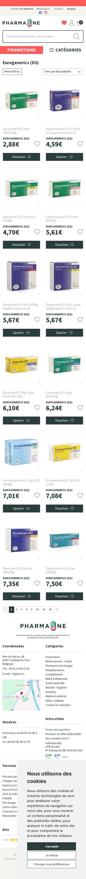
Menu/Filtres (12, 72)
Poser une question (58, 730)
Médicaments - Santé (59, 661)
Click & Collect (11, 794)
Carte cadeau (11, 807)
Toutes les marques (58, 705)
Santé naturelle (55, 683)
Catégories (68, 50)
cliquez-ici (18, 674)
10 (37, 610)
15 (43, 610)
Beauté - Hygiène (56, 688)
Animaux (51, 692)
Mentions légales (15, 859)
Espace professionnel (16, 785)
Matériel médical (56, 696)
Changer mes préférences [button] (51, 864)
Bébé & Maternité (56, 679)
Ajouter (61, 157)
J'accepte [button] (51, 846)
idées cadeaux (55, 701)
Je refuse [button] (51, 855)
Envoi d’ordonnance (15, 790)
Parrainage (9, 803)
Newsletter (9, 816)
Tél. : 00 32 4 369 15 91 (16, 669)
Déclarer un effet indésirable (63, 734)
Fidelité (7, 798)
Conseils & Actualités (16, 811)
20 (50, 610)
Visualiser (19, 157)
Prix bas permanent (15, 777)
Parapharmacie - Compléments (56, 672)
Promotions (21, 50)
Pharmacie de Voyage (59, 666)
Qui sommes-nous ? (58, 738)
